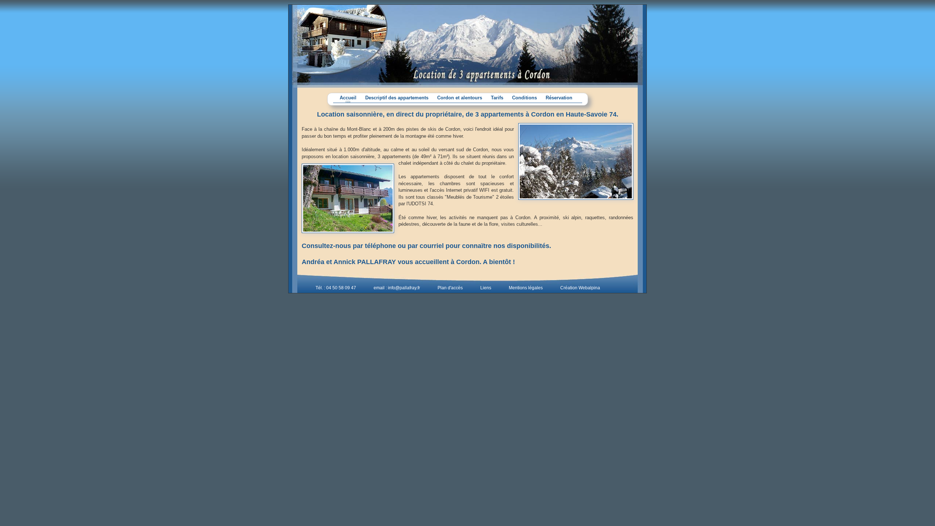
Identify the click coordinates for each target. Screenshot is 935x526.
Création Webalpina (580, 287)
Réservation (559, 97)
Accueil (348, 97)
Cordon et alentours (459, 97)
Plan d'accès (450, 287)
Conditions (524, 97)
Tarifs (497, 97)
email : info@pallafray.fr (397, 287)
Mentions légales (526, 287)
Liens (485, 287)
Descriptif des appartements (396, 97)
